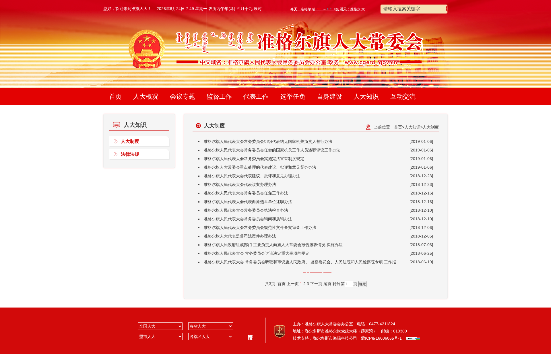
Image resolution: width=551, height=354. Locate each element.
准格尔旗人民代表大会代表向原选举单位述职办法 (248, 201)
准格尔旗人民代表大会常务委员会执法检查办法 (246, 210)
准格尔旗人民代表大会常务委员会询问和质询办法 (248, 219)
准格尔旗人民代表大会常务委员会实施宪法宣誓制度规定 (254, 158)
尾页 (327, 283)
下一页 (316, 283)
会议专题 (182, 96)
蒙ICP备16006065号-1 (381, 338)
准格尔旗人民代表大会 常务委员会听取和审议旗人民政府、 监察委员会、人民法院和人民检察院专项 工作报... (301, 262)
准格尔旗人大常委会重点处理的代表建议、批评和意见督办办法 (260, 167)
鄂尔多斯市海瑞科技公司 (335, 338)
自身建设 (329, 96)
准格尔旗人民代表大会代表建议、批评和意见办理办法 (252, 176)
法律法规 (130, 154)
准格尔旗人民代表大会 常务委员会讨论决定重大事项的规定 (256, 253)
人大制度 (130, 141)
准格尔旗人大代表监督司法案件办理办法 (240, 236)
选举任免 (292, 96)
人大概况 (145, 96)
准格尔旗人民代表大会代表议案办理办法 (240, 184)
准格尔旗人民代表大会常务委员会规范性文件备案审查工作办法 (260, 227)
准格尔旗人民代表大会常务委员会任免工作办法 (246, 193)
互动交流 (403, 96)
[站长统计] (413, 338)
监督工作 (219, 96)
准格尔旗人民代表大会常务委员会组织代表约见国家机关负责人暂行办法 (268, 141)
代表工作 (256, 96)
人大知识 (366, 96)
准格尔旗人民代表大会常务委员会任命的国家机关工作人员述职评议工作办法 (272, 150)
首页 (115, 96)
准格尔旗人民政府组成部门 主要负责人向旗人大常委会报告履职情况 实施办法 (273, 244)
